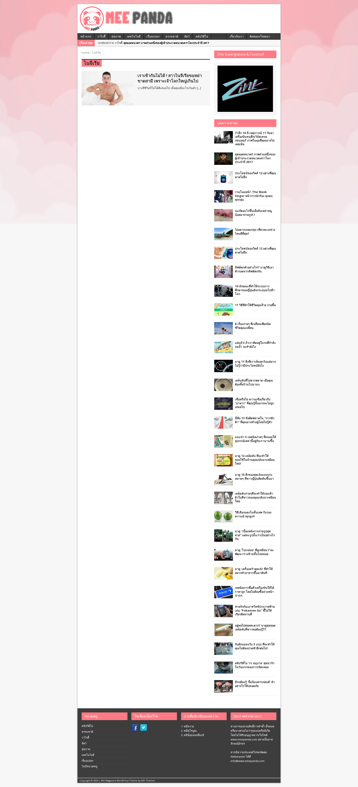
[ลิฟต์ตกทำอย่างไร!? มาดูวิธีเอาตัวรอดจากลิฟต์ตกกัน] (223, 276)
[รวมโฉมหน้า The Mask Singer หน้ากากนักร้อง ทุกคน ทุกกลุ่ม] (223, 200)
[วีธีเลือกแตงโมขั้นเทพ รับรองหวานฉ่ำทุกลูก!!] (223, 521)
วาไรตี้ (101, 36)
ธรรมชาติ (172, 36)
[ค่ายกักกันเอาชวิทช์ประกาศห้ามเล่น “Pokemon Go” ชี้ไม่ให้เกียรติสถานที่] (223, 615)
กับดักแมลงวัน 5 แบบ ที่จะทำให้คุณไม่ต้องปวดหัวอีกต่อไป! (255, 646)
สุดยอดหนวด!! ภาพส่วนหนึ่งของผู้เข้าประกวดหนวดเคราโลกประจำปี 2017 (255, 158)
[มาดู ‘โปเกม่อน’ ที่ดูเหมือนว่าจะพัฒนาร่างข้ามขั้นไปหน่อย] (223, 558)
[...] (199, 88)
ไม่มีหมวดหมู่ (89, 766)
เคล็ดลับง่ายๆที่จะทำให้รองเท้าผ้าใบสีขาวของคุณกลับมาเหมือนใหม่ (255, 497)
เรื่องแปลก (153, 36)
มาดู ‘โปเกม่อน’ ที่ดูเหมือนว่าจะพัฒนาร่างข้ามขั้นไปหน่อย (254, 552)
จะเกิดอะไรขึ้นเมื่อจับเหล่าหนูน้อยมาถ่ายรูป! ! (253, 212)
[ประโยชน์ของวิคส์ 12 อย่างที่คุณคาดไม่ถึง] (223, 181)
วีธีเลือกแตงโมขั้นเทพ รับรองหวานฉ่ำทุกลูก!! (253, 514)
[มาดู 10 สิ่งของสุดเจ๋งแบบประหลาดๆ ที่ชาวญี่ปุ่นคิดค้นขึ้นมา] (223, 483)
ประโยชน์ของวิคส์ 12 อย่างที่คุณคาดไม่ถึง (255, 175)
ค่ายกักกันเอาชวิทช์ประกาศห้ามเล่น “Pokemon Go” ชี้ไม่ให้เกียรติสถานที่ (255, 610)
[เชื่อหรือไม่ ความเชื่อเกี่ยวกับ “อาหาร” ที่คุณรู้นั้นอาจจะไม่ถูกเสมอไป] (223, 407)
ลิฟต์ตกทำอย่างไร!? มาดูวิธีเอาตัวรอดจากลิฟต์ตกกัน (254, 269)
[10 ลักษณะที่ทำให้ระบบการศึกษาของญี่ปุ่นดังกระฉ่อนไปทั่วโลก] (223, 294)
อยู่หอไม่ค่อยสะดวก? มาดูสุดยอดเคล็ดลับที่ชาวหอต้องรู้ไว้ (255, 627)
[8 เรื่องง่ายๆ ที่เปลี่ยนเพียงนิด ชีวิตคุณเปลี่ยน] (223, 332)
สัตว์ (187, 36)
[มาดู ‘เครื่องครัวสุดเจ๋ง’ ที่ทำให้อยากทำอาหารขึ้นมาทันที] (223, 577)
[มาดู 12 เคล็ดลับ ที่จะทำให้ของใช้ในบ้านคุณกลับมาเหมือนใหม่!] (223, 464)
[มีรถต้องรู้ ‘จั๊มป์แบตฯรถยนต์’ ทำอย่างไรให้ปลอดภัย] (223, 690)
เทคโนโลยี (133, 36)
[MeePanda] (179, 18)
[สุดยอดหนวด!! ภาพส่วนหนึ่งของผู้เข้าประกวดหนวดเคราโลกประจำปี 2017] (223, 162)
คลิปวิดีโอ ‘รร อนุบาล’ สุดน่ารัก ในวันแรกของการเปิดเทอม (254, 665)
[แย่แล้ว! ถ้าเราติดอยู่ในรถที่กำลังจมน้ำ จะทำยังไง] (223, 351)
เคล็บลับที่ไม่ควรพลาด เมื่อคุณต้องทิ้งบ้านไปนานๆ (254, 382)
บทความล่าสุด (227, 123)
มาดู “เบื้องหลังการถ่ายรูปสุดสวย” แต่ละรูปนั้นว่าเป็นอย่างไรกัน (255, 535)
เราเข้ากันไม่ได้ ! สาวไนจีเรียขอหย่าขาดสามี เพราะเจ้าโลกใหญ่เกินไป (170, 78)
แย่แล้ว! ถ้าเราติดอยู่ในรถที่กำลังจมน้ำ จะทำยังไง (255, 344)
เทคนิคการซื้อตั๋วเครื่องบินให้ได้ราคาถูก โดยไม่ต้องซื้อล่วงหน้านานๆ (254, 591)
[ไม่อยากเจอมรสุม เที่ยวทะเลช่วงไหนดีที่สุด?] (223, 238)
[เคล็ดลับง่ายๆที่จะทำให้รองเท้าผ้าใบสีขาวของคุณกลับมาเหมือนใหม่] (223, 502)
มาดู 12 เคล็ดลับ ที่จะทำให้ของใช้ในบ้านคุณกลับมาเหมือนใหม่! (255, 459)
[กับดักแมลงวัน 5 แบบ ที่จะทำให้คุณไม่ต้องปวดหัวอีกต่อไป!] (223, 652)
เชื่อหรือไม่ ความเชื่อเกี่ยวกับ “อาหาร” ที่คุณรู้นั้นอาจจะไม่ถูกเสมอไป (254, 403)
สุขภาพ (116, 36)
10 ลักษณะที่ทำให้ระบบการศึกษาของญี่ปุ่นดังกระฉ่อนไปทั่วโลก (255, 290)
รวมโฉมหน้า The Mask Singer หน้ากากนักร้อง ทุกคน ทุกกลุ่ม (254, 195)
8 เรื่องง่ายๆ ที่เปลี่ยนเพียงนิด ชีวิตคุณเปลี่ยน (253, 326)
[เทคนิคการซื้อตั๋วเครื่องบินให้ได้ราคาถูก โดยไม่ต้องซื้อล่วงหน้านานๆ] (223, 596)
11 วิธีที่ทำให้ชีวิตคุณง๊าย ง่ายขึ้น (255, 305)
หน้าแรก (85, 36)
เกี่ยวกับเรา (237, 36)
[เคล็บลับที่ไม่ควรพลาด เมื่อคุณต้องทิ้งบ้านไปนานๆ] (223, 389)
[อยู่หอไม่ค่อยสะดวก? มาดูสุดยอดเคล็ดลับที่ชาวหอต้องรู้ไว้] (223, 634)
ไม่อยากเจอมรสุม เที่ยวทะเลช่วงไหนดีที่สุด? (255, 231)
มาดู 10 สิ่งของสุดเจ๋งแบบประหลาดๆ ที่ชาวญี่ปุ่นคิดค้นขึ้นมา (254, 476)
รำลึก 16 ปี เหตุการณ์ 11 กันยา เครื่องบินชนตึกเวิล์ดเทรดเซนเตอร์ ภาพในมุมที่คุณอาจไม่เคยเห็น (255, 138)
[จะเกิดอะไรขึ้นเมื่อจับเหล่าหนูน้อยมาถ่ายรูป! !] (223, 219)
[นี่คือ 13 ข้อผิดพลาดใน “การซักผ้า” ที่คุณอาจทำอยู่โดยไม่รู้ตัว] (223, 426)
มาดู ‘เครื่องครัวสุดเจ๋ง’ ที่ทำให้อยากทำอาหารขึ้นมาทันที (254, 571)
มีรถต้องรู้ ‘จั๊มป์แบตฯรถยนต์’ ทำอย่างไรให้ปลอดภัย (255, 684)
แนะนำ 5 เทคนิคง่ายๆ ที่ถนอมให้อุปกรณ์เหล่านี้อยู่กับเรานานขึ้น (255, 439)
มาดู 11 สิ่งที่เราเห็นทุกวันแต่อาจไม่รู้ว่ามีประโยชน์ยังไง (255, 363)
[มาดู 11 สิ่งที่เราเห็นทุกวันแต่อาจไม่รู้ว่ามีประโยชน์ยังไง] (223, 370)
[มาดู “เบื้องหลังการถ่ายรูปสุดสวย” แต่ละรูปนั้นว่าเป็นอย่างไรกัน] (223, 539)
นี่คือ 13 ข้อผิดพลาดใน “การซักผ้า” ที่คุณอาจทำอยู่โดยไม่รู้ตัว (254, 420)
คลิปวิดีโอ (202, 36)
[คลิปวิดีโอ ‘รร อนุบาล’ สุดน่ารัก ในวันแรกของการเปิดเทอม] (223, 671)
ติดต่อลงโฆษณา (260, 36)
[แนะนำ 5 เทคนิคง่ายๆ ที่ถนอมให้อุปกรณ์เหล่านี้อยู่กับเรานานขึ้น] (223, 445)
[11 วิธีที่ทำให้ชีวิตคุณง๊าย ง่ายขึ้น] (223, 313)
